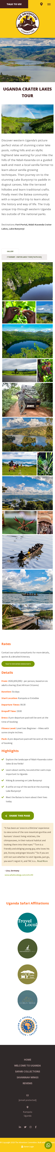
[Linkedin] (20, 1127)
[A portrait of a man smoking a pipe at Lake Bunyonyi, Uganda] (45, 522)
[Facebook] (36, 1127)
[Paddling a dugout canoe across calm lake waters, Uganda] (27, 587)
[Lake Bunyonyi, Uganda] (27, 435)
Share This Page (19, 815)
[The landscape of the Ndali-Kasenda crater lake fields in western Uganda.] (44, 312)
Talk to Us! (14, 4)
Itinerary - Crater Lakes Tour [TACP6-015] (24, 257)
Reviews (27, 1083)
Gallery (10, 251)
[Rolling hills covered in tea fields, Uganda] (19, 370)
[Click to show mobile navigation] (50, 4)
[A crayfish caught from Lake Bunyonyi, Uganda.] (19, 522)
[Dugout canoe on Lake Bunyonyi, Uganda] (27, 552)
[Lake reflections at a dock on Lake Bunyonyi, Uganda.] (27, 617)
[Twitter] (25, 1127)
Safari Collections (27, 1071)
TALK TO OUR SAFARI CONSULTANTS (18, 664)
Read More (42, 861)
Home (27, 1059)
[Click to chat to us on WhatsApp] (48, 1145)
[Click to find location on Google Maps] (41, 4)
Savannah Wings (27, 1077)
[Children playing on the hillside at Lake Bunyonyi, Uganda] (19, 463)
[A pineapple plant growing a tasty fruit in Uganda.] (45, 463)
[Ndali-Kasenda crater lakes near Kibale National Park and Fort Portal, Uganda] (27, 341)
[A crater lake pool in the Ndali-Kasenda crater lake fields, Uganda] (27, 281)
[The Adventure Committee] (27, 22)
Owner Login (28, 1146)
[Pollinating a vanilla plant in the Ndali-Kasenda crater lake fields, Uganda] (18, 312)
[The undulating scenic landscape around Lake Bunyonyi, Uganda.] (27, 493)
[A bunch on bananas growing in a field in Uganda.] (45, 370)
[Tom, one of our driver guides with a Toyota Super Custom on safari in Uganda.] (27, 400)
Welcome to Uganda (27, 1065)
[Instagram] (30, 1127)
